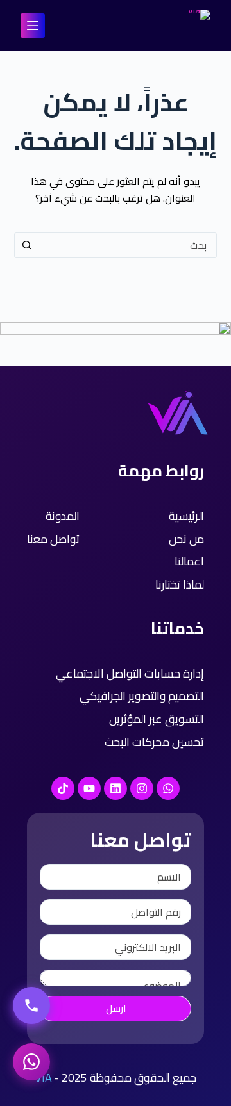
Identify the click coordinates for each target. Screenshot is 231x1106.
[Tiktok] (62, 788)
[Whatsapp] (168, 788)
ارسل (116, 1008)
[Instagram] (141, 788)
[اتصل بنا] (31, 1005)
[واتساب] (31, 1061)
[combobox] (128, 245)
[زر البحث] (27, 245)
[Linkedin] (115, 788)
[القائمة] (33, 25)
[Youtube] (89, 788)
